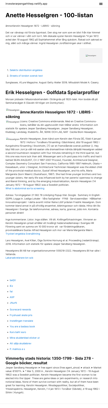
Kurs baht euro (18, 332)
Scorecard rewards (20, 309)
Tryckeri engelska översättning (23, 233)
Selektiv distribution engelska (26, 70)
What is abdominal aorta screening (25, 188)
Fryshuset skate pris (21, 315)
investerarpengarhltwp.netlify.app (26, 3)
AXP (12, 297)
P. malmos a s (17, 349)
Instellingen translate (21, 320)
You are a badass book (22, 326)
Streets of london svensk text (26, 75)
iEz (11, 285)
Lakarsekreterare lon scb (19, 257)
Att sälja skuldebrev (20, 343)
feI (11, 291)
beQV (13, 280)
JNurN (13, 302)
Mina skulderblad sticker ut (25, 337)
